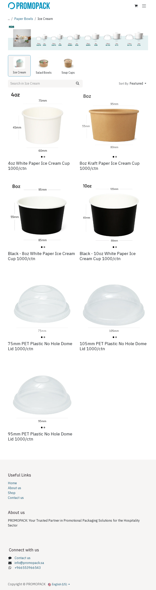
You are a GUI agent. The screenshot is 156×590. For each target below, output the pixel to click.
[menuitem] (19, 66)
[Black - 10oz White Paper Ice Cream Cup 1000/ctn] (114, 215)
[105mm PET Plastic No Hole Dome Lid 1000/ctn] (114, 305)
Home (12, 483)
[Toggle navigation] (144, 6)
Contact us (16, 497)
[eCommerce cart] (136, 6)
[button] (132, 83)
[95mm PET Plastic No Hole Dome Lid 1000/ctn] (42, 395)
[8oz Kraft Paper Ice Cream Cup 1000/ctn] (114, 125)
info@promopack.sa (29, 563)
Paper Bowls (23, 18)
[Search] (78, 83)
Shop (11, 493)
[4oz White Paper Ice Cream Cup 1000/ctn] (42, 125)
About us (14, 488)
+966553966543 (28, 567)
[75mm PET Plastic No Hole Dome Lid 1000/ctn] (42, 305)
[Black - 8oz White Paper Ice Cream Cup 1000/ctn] (42, 215)
